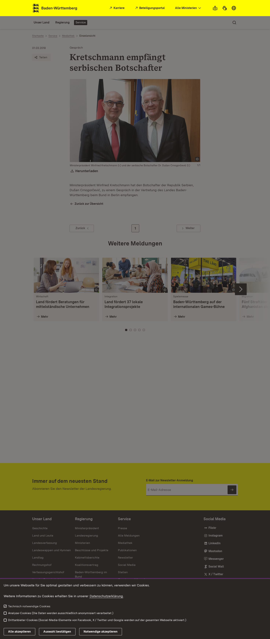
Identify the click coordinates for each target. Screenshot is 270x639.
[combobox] (188, 8)
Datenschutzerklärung (106, 596)
